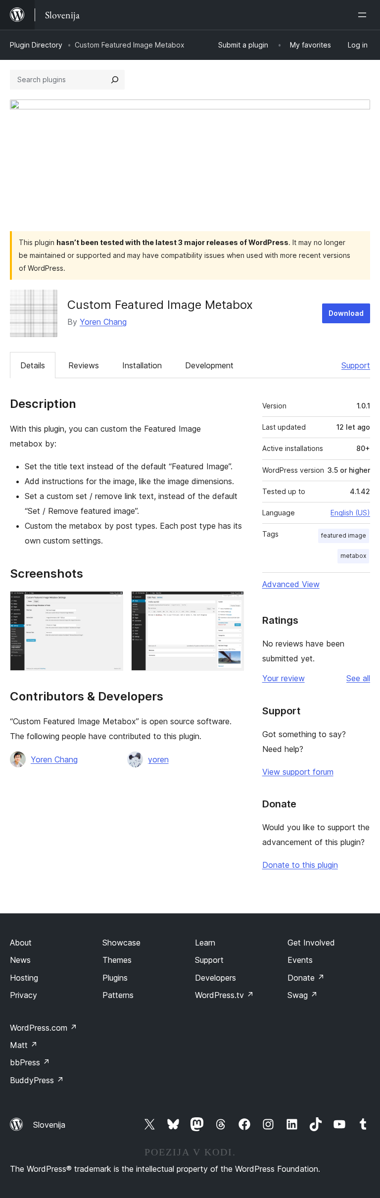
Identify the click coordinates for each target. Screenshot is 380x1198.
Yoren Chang (103, 322)
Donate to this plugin (300, 865)
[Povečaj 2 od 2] (231, 604)
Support (355, 365)
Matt (24, 1045)
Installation (142, 365)
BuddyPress (37, 1080)
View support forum (297, 772)
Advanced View (291, 584)
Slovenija (49, 1125)
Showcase (121, 943)
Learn (205, 943)
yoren (158, 759)
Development (209, 365)
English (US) (350, 512)
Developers (215, 978)
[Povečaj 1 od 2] (110, 604)
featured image (343, 535)
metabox (353, 555)
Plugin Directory (36, 45)
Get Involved (311, 943)
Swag (302, 995)
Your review (283, 678)
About (21, 943)
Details (32, 365)
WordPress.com (43, 1028)
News (20, 960)
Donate (306, 978)
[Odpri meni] (364, 15)
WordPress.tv (224, 995)
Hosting (24, 978)
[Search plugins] (115, 80)
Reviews (83, 365)
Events (300, 960)
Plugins (115, 978)
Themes (117, 960)
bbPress (30, 1062)
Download (346, 313)
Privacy (23, 995)
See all (358, 678)
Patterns (118, 995)
